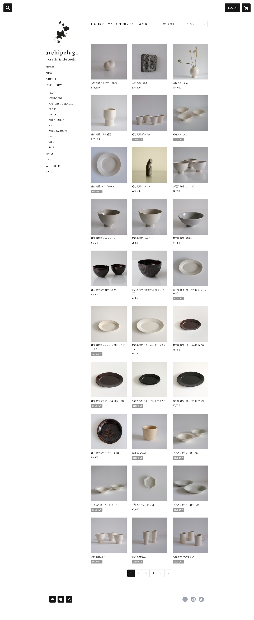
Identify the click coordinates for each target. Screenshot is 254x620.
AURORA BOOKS (58, 131)
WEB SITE (53, 166)
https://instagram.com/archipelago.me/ (193, 599)
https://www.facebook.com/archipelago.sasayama (185, 599)
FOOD (52, 125)
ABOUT (51, 79)
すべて (190, 24)
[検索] (7, 7)
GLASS (52, 109)
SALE (52, 147)
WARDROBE (56, 98)
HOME (50, 67)
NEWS (50, 73)
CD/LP (52, 136)
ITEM (49, 154)
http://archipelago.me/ (201, 599)
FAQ (49, 172)
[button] (232, 7)
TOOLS (53, 114)
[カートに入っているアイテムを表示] (246, 7)
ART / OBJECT (57, 120)
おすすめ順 (168, 24)
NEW (51, 93)
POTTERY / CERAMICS (62, 103)
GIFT (51, 141)
